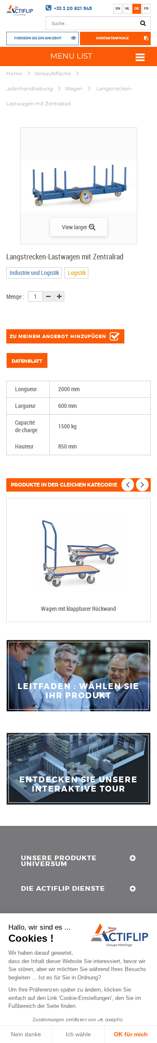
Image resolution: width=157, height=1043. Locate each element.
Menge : (15, 296)
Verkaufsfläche (53, 73)
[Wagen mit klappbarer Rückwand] (78, 552)
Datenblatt (27, 361)
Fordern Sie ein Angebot (38, 38)
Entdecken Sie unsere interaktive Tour (78, 784)
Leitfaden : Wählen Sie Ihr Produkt (78, 691)
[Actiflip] (19, 10)
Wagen (74, 88)
